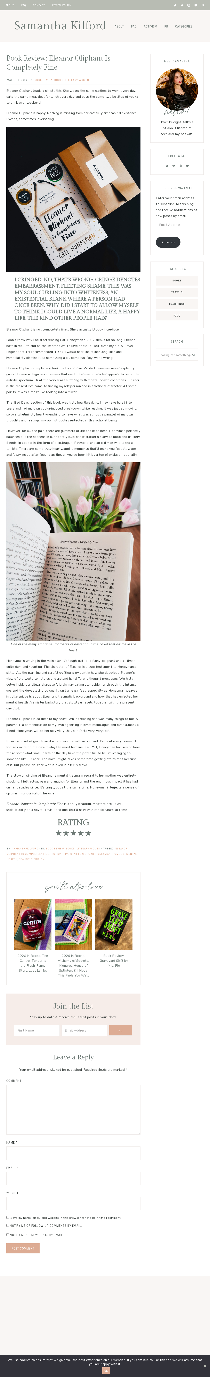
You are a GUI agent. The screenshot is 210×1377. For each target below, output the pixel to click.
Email (12, 1168)
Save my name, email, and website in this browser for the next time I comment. (65, 1218)
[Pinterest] (174, 166)
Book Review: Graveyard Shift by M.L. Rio (114, 961)
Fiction (56, 853)
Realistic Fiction (32, 859)
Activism (150, 26)
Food (177, 315)
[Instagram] (180, 166)
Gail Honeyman (99, 853)
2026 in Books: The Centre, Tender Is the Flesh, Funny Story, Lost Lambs (33, 963)
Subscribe (168, 242)
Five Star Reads (75, 853)
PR (166, 26)
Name (12, 1142)
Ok (106, 1370)
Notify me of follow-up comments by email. (46, 1226)
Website (12, 1193)
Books (59, 79)
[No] (205, 1366)
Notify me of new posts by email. (37, 1235)
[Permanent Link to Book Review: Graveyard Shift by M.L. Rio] (114, 949)
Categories (184, 26)
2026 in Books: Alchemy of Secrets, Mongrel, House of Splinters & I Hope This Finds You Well (73, 966)
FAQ (134, 26)
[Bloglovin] (187, 166)
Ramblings (177, 303)
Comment (14, 1081)
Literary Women (77, 79)
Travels (177, 292)
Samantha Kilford (60, 26)
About (119, 26)
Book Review (44, 79)
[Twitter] (167, 166)
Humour (118, 853)
